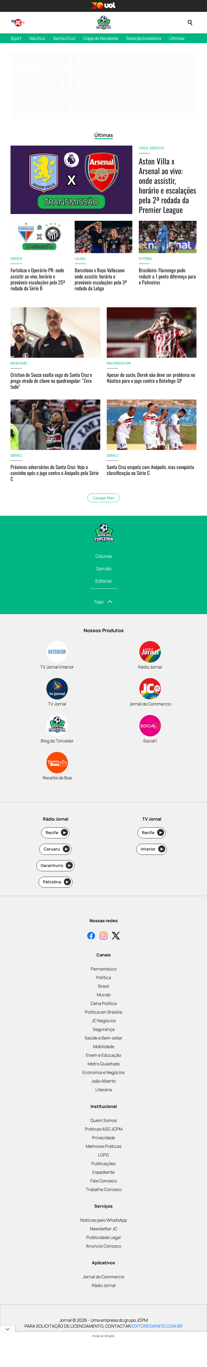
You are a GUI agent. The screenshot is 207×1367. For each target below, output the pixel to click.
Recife (56, 832)
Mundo (104, 995)
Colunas (103, 556)
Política (103, 977)
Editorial (103, 581)
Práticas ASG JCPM (103, 1129)
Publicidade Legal (103, 1237)
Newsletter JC (103, 1229)
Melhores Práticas (103, 1146)
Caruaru (56, 849)
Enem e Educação (103, 1055)
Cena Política (104, 1003)
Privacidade (103, 1138)
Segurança (104, 1029)
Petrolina (56, 882)
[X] (116, 936)
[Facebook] (91, 936)
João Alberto (103, 1081)
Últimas (176, 38)
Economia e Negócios (103, 1072)
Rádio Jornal (104, 1285)
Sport (16, 38)
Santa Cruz (64, 38)
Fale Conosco (103, 1181)
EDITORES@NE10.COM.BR (157, 1326)
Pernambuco (103, 969)
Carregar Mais (104, 498)
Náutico (37, 38)
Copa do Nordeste (100, 38)
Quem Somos (103, 1120)
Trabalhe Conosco (104, 1189)
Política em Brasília (103, 1012)
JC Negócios (104, 1021)
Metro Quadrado (104, 1064)
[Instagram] (103, 936)
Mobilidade (103, 1046)
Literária (103, 1090)
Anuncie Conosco (103, 1246)
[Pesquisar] (190, 22)
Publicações (103, 1163)
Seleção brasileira (143, 38)
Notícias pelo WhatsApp (103, 1220)
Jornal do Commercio (103, 1277)
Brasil (103, 986)
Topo (99, 602)
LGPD (103, 1155)
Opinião (103, 568)
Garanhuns (56, 865)
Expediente (103, 1172)
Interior (152, 849)
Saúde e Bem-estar (103, 1038)
